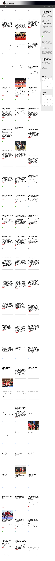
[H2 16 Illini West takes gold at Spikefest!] (7, 103)
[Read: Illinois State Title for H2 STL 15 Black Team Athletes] (43, 12)
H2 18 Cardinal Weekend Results (20, 108)
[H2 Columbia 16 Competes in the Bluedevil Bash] (20, 295)
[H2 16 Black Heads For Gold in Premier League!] (33, 469)
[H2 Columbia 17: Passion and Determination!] (33, 447)
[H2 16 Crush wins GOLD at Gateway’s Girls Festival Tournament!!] (20, 447)
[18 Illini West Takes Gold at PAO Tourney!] (7, 273)
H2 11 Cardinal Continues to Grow (7, 129)
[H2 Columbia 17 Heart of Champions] (33, 383)
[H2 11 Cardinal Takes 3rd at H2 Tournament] (33, 210)
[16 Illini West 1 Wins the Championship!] (33, 252)
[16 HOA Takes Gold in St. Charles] (7, 425)
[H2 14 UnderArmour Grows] (20, 123)
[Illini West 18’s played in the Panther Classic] (7, 447)
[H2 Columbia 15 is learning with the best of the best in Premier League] (20, 383)
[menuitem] (28, 3)
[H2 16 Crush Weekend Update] (33, 82)
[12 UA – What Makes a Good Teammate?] (7, 403)
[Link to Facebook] (48, 0)
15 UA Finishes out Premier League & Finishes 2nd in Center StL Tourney (20, 408)
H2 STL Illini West (5, 474)
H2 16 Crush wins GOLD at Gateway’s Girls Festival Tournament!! (19, 453)
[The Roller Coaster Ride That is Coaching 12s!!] (33, 59)
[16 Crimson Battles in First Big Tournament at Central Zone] (20, 491)
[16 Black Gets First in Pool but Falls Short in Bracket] (20, 36)
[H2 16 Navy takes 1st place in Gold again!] (33, 103)
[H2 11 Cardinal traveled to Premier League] (33, 425)
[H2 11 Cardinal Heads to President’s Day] (7, 295)
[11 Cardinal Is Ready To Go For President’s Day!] (7, 383)
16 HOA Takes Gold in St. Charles (7, 430)
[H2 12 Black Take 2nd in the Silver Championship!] (7, 145)
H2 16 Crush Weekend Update (32, 87)
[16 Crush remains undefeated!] (7, 318)
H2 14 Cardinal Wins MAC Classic (20, 195)
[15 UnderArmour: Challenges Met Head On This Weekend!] (20, 273)
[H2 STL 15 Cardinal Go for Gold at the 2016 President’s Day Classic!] (33, 339)
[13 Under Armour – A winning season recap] (7, 231)
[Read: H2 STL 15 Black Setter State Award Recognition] (43, 24)
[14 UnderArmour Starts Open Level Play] (7, 491)
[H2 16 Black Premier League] (33, 362)
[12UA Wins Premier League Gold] (7, 190)
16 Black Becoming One (18, 175)
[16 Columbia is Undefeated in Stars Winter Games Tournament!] (33, 190)
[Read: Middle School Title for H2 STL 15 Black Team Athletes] (43, 47)
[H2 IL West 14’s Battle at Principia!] (33, 14)
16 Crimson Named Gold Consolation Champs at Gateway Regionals (7, 42)
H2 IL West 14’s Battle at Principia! (33, 19)
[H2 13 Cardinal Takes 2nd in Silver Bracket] (20, 341)
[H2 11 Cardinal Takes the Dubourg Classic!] (33, 124)
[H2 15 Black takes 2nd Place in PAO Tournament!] (7, 210)
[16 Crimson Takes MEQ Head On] (33, 36)
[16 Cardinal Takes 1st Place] (7, 82)
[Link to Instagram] (52, 0)
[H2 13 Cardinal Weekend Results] (20, 57)
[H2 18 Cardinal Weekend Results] (20, 103)
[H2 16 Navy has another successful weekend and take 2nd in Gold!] (33, 170)
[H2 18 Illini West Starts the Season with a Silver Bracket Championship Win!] (20, 535)
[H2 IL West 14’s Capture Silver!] (33, 231)
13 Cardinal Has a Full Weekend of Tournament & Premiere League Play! (33, 520)
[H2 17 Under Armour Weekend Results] (33, 147)
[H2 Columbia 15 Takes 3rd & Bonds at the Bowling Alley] (20, 318)
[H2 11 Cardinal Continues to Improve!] (33, 537)
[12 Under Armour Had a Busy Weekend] (20, 425)
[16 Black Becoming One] (20, 170)
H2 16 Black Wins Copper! (32, 278)
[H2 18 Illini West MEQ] (7, 57)
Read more (3, 27)
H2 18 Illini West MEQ (5, 62)
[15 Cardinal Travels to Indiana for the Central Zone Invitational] (7, 514)
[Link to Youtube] (51, 0)
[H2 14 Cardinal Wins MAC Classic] (20, 190)
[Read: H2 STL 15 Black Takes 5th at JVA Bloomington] (43, 36)
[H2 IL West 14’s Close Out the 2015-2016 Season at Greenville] (7, 14)
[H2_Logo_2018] (8, 3)
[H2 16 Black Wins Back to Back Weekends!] (20, 231)
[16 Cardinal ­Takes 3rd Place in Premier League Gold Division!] (20, 361)
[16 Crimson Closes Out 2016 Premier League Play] (7, 362)
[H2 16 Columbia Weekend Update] (7, 170)
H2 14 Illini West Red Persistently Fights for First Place (47, 59)
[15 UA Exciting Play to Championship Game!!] (20, 252)
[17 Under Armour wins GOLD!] (33, 318)
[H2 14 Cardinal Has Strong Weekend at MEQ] (20, 82)
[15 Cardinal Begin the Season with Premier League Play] (7, 535)
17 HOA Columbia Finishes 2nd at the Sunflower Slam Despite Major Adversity (33, 497)
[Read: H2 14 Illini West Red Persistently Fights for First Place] (43, 59)
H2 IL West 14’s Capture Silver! (33, 236)
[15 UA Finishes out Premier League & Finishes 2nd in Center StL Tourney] (20, 403)
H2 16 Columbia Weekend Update (7, 175)
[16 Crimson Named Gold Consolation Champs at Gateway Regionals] (7, 36)
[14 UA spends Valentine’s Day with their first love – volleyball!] (7, 339)
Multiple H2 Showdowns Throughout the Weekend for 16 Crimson (20, 475)
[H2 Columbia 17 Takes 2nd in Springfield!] (33, 296)
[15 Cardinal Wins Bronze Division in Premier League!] (33, 403)
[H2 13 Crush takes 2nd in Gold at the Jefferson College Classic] (7, 252)
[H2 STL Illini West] (7, 469)
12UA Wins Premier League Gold (7, 195)
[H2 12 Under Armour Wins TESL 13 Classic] (20, 145)
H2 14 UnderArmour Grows (19, 127)
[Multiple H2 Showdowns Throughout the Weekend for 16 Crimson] (20, 469)
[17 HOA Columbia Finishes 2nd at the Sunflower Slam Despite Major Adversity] (33, 491)
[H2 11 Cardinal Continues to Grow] (7, 124)
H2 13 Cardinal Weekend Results (20, 62)
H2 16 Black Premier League (32, 367)
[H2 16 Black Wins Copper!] (33, 273)
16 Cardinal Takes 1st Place (6, 87)
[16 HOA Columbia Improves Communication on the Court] (20, 514)
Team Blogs (4, 6)
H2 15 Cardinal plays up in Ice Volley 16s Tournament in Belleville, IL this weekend (20, 216)
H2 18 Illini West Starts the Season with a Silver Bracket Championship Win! (20, 541)
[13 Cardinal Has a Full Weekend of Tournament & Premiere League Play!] (33, 514)
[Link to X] (50, 0)
